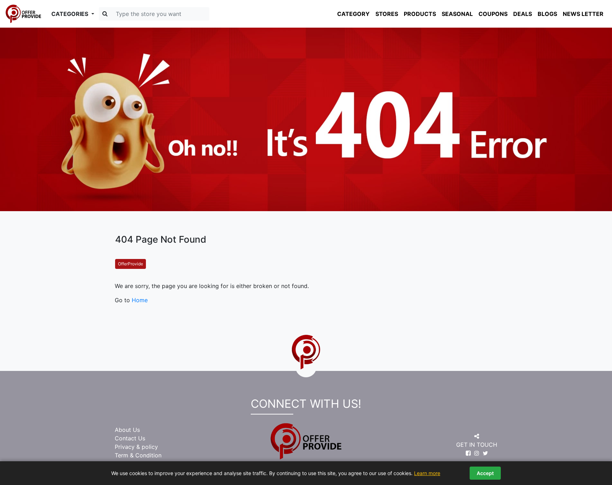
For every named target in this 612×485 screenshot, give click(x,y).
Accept (485, 473)
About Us (127, 429)
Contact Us (130, 438)
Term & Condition (138, 455)
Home (140, 300)
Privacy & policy (136, 446)
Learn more (427, 473)
